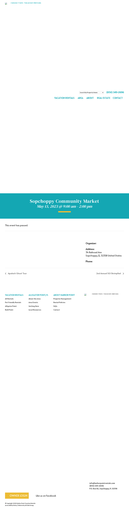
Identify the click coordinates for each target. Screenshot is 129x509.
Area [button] (80, 98)
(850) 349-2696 (115, 92)
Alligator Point (11, 306)
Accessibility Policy (11, 505)
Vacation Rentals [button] (64, 98)
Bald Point (9, 310)
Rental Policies (59, 302)
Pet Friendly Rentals (13, 302)
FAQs (55, 306)
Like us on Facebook (45, 495)
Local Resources (35, 310)
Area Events (33, 302)
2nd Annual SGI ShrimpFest (109, 273)
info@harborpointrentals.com (102, 483)
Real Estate (103, 98)
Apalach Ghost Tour (17, 273)
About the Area (35, 299)
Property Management (62, 299)
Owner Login (18, 495)
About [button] (90, 98)
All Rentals (9, 299)
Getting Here (34, 306)
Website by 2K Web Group (26, 505)
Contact (118, 98)
